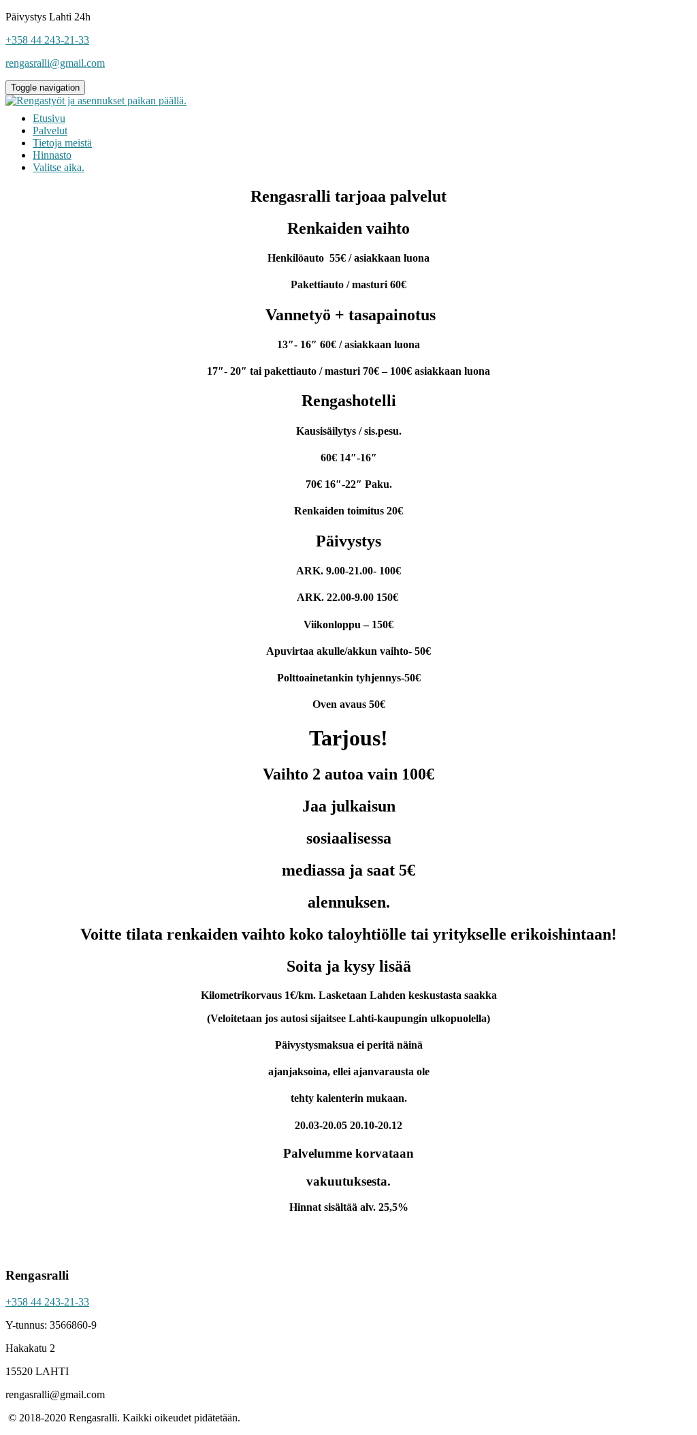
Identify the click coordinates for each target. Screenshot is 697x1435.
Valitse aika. (58, 167)
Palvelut (50, 130)
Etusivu (49, 118)
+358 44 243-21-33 (47, 1302)
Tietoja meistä (62, 143)
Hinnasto (52, 155)
